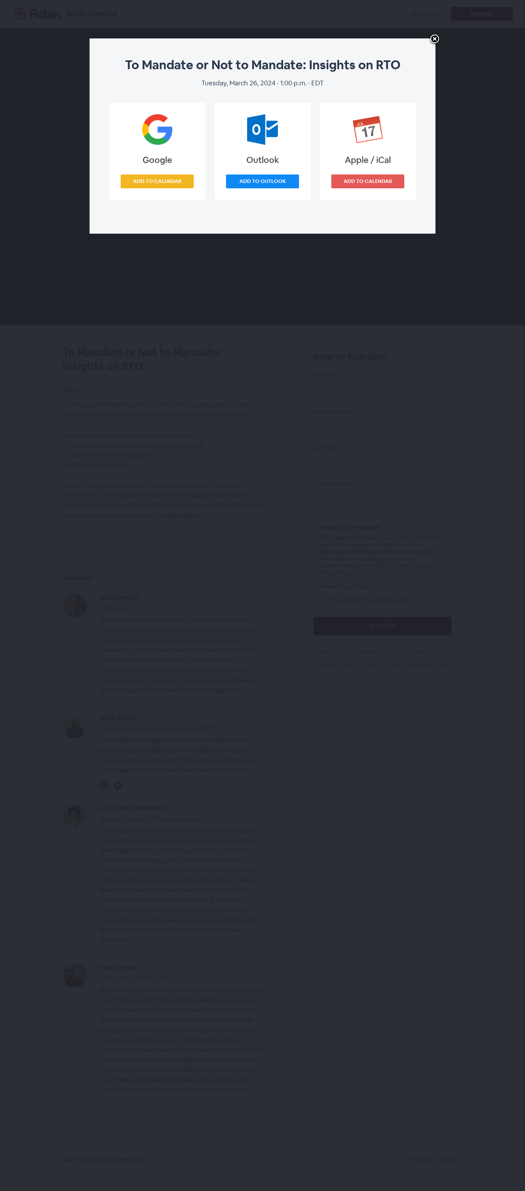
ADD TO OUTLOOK (262, 181)
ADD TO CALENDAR (157, 181)
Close (434, 39)
